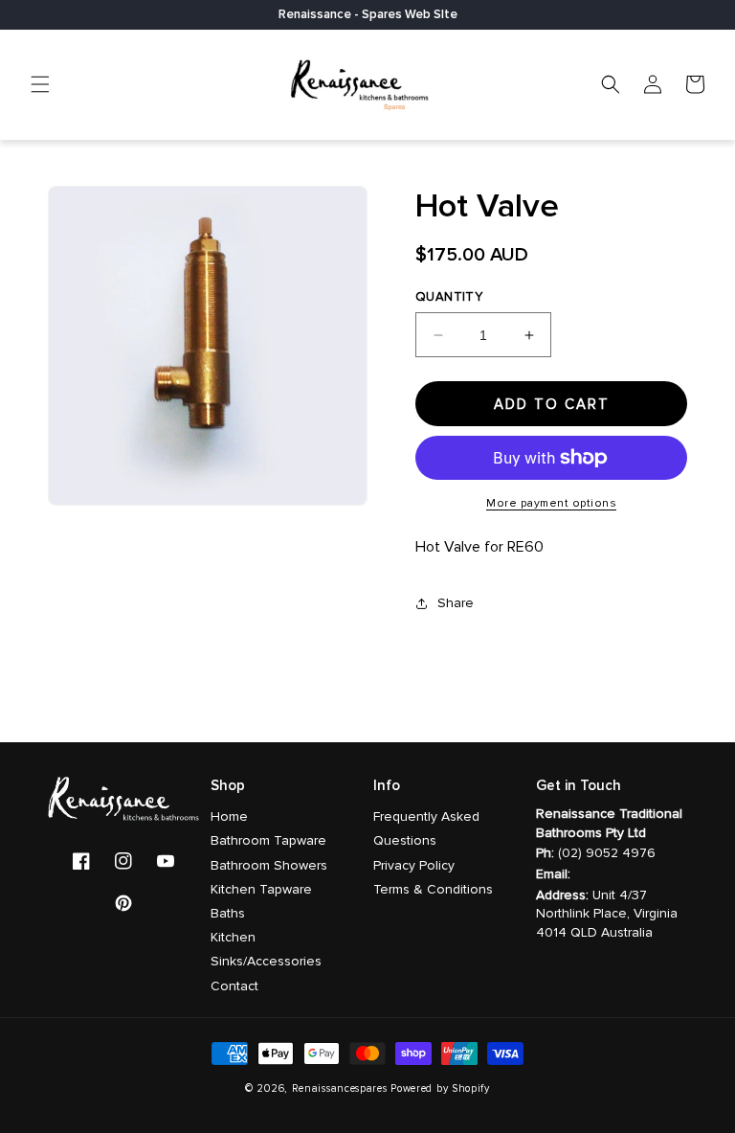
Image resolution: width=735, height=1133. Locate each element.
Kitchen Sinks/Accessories (266, 949)
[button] (40, 84)
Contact (234, 986)
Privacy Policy (414, 865)
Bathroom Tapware (268, 840)
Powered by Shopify (440, 1088)
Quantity (448, 297)
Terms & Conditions (433, 889)
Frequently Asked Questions (426, 828)
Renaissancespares (340, 1088)
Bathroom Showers (269, 865)
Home (229, 816)
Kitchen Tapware (261, 889)
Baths (228, 913)
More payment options (551, 503)
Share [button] (455, 603)
